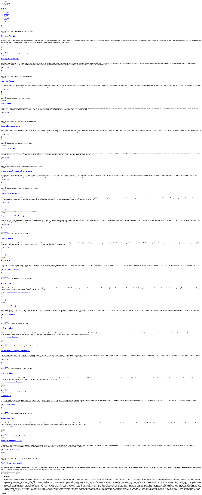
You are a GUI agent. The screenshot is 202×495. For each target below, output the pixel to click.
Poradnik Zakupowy (9, 261)
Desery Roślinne (7, 373)
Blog (8, 44)
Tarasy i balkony (11, 404)
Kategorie (6, 16)
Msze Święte (6, 103)
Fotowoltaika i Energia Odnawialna (15, 351)
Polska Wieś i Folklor (12, 427)
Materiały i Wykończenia (13, 449)
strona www (122, 484)
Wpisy (5, 19)
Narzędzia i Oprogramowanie (13, 306)
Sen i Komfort (6, 283)
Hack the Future (7, 81)
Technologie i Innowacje (13, 269)
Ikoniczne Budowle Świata (11, 441)
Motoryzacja (6, 396)
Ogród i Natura (7, 238)
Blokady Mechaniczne (10, 59)
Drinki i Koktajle (8, 148)
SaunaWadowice (7, 418)
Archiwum (6, 14)
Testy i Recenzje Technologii (12, 193)
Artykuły (6, 15)
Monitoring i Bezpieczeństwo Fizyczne (16, 171)
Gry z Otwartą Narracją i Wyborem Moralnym (18, 292)
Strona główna (7, 12)
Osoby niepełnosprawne (10, 126)
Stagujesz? (6, 21)
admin (6, 30)
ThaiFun (9, 359)
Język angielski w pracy (12, 337)
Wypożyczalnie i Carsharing (12, 216)
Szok (3, 8)
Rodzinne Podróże (8, 36)
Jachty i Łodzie (7, 328)
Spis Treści (6, 18)
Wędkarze (9, 471)
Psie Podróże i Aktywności (11, 463)
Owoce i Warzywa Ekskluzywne (15, 382)
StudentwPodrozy (11, 314)
